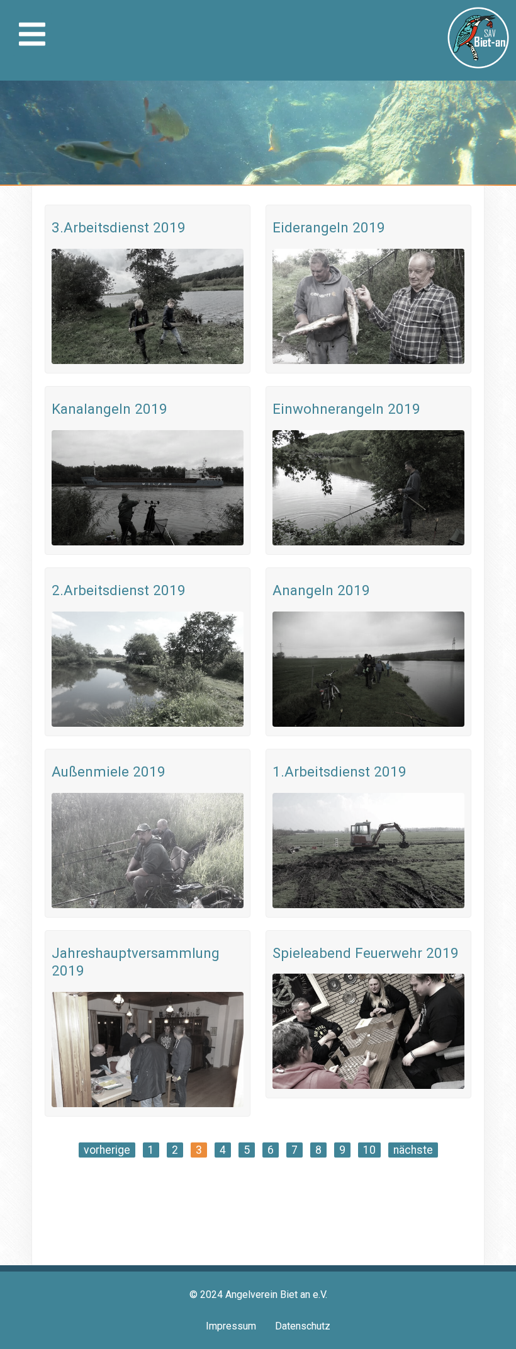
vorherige (107, 1150)
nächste (413, 1150)
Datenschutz (302, 1326)
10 (369, 1150)
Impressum (231, 1326)
